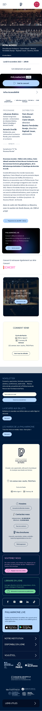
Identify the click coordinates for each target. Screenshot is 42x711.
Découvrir (7, 418)
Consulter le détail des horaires (21, 508)
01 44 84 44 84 (24, 520)
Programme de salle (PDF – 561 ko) (17, 221)
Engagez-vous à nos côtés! (18, 570)
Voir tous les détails (21, 353)
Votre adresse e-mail (10, 394)
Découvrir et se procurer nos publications (22, 591)
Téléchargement (21, 544)
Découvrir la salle (21, 301)
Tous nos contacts (21, 526)
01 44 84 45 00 (26, 518)
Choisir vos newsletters (19, 400)
